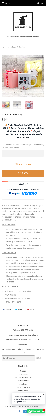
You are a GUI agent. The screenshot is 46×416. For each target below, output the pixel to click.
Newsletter (23, 384)
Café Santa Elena (16, 406)
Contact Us (23, 374)
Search (23, 371)
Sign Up (39, 358)
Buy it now (23, 173)
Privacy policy (23, 381)
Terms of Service (23, 387)
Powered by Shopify (32, 406)
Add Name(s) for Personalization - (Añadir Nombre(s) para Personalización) (23, 146)
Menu (7, 3)
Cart (42, 3)
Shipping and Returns (23, 377)
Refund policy (23, 391)
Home (4, 47)
